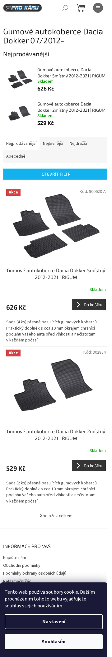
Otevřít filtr (56, 174)
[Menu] (98, 8)
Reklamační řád (17, 581)
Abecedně (16, 156)
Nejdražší (78, 143)
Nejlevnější (53, 143)
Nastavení (53, 621)
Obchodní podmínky (21, 565)
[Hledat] (65, 8)
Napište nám (14, 558)
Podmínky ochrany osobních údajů (34, 573)
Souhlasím (54, 641)
